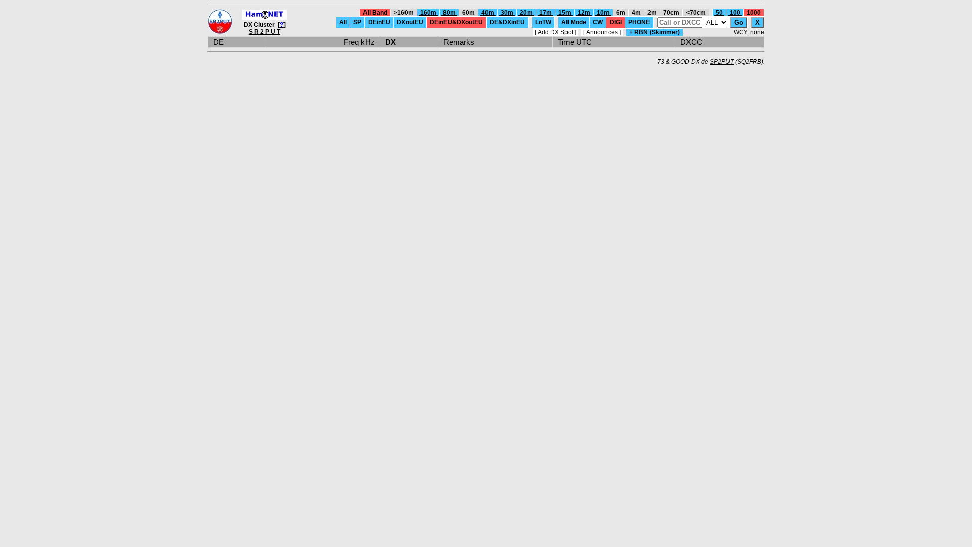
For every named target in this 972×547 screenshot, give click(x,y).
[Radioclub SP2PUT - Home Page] (220, 32)
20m (526, 12)
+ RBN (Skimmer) (654, 32)
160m (428, 12)
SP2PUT (722, 61)
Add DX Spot (555, 32)
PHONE (639, 22)
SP (357, 22)
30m (507, 12)
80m (449, 12)
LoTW (543, 22)
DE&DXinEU (507, 22)
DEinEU (379, 22)
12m (584, 12)
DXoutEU (410, 22)
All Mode (574, 22)
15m (565, 12)
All (343, 22)
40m (488, 12)
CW (597, 22)
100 (735, 12)
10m (603, 12)
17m (545, 12)
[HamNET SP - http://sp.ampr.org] (264, 17)
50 (719, 12)
